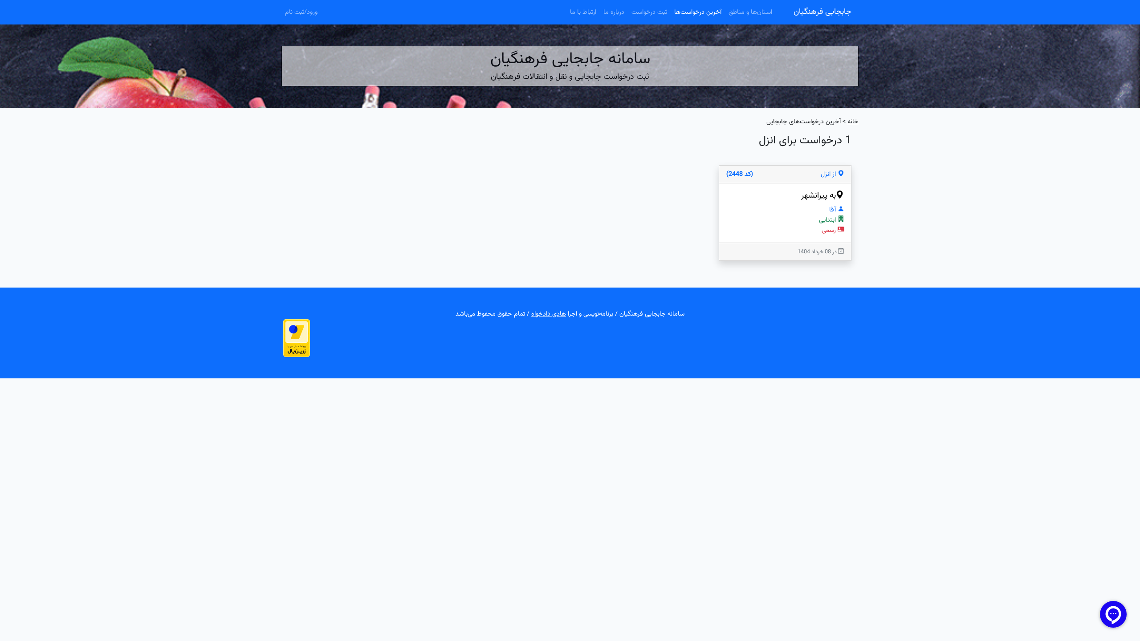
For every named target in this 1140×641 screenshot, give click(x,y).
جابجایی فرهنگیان (822, 12)
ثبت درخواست (649, 12)
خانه (853, 122)
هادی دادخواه (548, 314)
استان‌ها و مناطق (750, 12)
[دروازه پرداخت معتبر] (296, 338)
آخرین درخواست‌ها (697, 12)
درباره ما (613, 12)
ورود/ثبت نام (301, 12)
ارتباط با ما (583, 12)
